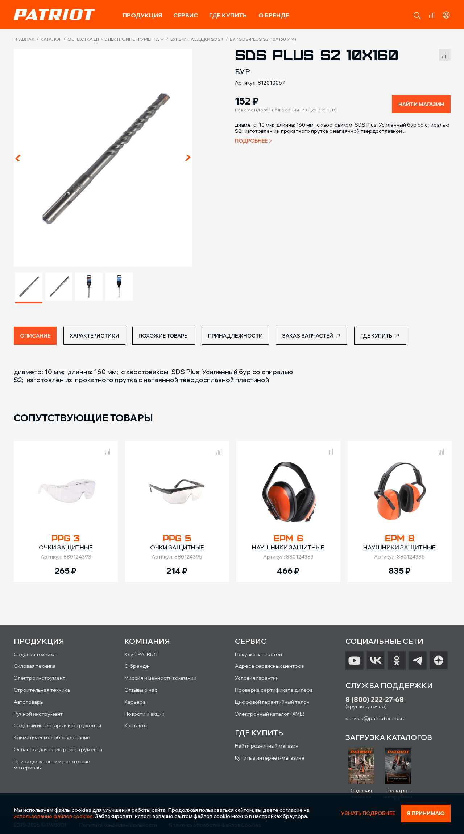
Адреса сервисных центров (269, 666)
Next (187, 158)
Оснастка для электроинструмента (113, 39)
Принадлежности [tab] (235, 335)
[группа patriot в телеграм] (418, 660)
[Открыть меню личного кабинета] (446, 13)
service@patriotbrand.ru (375, 718)
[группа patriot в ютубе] (354, 660)
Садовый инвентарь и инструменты (57, 725)
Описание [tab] (35, 335)
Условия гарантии (257, 678)
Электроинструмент (39, 678)
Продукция (142, 15)
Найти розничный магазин (266, 746)
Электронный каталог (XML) (269, 714)
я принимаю (426, 813)
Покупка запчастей (258, 654)
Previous (18, 158)
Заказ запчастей (307, 335)
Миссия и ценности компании (160, 678)
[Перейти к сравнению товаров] (431, 15)
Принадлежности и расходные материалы (52, 764)
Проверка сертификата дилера (274, 690)
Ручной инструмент (38, 714)
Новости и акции (144, 714)
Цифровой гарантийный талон (272, 702)
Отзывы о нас (140, 690)
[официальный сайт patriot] (54, 14)
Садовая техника (35, 654)
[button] (417, 15)
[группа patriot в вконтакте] (375, 660)
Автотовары (29, 702)
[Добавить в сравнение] (445, 53)
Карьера (135, 702)
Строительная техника (42, 690)
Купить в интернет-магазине (269, 758)
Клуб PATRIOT (141, 654)
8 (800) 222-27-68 (374, 699)
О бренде (273, 15)
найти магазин (421, 104)
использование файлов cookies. (54, 816)
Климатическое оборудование (52, 737)
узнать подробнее (368, 813)
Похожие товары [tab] (163, 335)
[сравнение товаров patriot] (107, 450)
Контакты (136, 725)
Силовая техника (34, 666)
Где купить (228, 15)
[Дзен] (439, 660)
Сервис (185, 15)
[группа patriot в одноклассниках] (397, 660)
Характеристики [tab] (94, 335)
